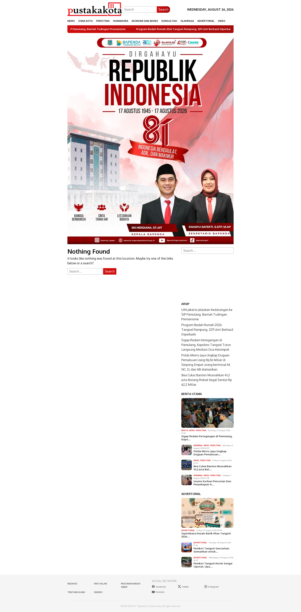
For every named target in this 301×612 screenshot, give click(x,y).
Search (163, 9)
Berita (184, 430)
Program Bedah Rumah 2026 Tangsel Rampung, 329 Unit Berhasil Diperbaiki (148, 29)
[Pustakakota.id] (94, 9)
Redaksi (72, 583)
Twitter (185, 586)
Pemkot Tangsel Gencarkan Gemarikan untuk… (211, 550)
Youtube (160, 592)
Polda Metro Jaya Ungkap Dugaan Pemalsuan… (210, 453)
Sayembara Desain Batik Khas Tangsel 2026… (206, 535)
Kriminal (198, 445)
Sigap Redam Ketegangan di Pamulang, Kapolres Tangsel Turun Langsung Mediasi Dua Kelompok (206, 344)
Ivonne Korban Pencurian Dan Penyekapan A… (212, 483)
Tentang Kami (76, 592)
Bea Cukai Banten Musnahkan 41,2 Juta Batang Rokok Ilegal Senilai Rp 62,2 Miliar (206, 379)
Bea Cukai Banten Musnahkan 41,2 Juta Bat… (212, 468)
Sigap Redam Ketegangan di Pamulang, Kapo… (206, 438)
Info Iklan (100, 583)
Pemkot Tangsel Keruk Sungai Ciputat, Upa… (213, 565)
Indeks (98, 592)
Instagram (213, 586)
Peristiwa (201, 430)
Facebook (161, 586)
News (192, 430)
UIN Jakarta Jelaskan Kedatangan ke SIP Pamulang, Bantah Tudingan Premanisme (206, 314)
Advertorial (188, 530)
